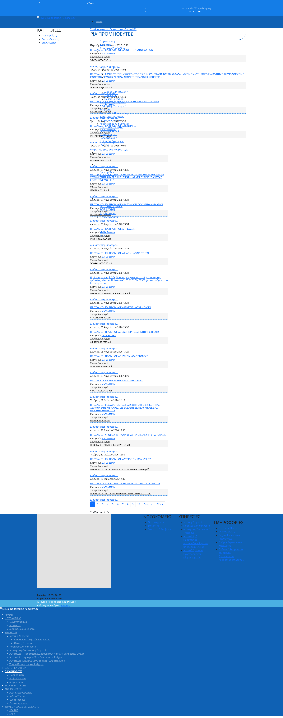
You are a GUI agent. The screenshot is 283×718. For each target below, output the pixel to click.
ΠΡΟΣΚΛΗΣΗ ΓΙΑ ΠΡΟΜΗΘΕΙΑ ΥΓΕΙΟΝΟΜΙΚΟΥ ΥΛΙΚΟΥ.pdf (119, 469)
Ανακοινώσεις (227, 531)
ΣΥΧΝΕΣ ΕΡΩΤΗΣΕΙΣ (104, 187)
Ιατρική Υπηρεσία (110, 67)
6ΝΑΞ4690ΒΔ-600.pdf (100, 317)
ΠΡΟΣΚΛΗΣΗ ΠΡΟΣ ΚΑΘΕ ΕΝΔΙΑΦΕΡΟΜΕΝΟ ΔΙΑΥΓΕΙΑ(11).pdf (120, 493)
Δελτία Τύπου (107, 210)
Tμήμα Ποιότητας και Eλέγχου (26, 664)
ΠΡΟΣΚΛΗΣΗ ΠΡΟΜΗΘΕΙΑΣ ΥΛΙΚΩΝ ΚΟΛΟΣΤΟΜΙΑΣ (119, 356)
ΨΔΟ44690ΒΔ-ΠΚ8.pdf (101, 263)
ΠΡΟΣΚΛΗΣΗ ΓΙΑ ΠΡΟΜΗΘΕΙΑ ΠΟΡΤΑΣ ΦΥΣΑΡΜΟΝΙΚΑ (120, 307)
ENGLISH (91, 2)
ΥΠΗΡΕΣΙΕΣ (101, 59)
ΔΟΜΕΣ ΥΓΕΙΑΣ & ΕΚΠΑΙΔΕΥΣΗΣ (110, 224)
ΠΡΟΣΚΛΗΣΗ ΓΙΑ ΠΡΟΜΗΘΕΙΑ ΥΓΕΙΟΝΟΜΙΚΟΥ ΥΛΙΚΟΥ (120, 459)
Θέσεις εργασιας (109, 217)
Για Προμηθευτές (228, 528)
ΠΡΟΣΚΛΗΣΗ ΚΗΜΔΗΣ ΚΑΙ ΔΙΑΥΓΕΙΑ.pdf (110, 293)
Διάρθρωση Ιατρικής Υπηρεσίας (32, 639)
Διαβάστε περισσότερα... (104, 245)
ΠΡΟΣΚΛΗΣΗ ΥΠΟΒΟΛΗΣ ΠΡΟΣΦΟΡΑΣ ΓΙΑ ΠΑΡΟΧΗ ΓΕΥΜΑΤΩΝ (125, 483)
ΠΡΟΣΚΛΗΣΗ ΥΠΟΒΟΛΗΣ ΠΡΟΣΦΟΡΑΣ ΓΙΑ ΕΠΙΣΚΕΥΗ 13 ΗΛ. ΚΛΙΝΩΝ (128, 434)
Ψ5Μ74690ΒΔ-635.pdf (101, 366)
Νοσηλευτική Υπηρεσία (113, 102)
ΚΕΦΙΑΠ (104, 232)
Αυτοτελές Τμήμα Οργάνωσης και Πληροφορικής (109, 134)
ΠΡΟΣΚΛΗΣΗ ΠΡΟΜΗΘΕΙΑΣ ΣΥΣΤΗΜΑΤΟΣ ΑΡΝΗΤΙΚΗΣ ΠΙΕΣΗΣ (124, 331)
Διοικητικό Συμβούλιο (112, 48)
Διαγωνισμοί (107, 179)
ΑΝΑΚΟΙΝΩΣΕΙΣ (103, 198)
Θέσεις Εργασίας (113, 99)
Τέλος (160, 504)
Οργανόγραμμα (108, 41)
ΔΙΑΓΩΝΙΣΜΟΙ (108, 256)
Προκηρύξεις (107, 172)
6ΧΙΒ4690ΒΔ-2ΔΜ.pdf (100, 342)
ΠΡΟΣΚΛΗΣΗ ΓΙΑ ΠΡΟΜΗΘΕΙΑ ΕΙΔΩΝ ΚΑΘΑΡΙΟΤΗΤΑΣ (119, 253)
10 (138, 504)
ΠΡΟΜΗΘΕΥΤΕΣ (103, 164)
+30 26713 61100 (197, 11)
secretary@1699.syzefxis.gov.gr (197, 8)
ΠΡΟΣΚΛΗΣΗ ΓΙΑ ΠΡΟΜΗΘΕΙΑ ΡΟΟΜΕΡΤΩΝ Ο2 (116, 380)
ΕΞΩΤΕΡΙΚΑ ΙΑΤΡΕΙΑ (104, 152)
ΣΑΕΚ (102, 235)
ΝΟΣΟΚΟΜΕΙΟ (102, 33)
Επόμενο (148, 504)
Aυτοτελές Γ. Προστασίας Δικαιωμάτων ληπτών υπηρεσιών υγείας (114, 117)
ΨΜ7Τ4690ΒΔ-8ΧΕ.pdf (101, 390)
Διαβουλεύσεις (108, 175)
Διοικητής (105, 44)
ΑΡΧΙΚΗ (99, 21)
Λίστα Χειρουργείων (111, 206)
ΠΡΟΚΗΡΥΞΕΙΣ (109, 335)
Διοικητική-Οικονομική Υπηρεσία (28, 650)
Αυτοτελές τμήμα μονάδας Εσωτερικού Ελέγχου (36, 657)
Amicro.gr (65, 605)
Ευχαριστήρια (108, 213)
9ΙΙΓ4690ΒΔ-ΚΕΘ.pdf (100, 420)
